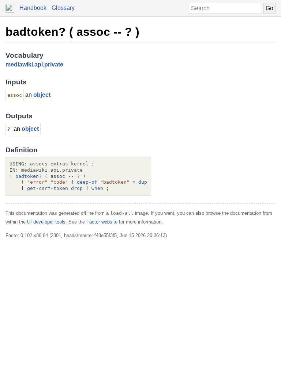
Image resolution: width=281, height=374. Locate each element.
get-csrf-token (47, 188)
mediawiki (19, 64)
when (97, 188)
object (41, 95)
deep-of (87, 182)
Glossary (63, 8)
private (53, 64)
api (38, 64)
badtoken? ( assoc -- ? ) (72, 31)
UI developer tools (46, 222)
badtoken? (28, 176)
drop (77, 188)
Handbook (32, 8)
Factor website (101, 222)
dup (142, 182)
